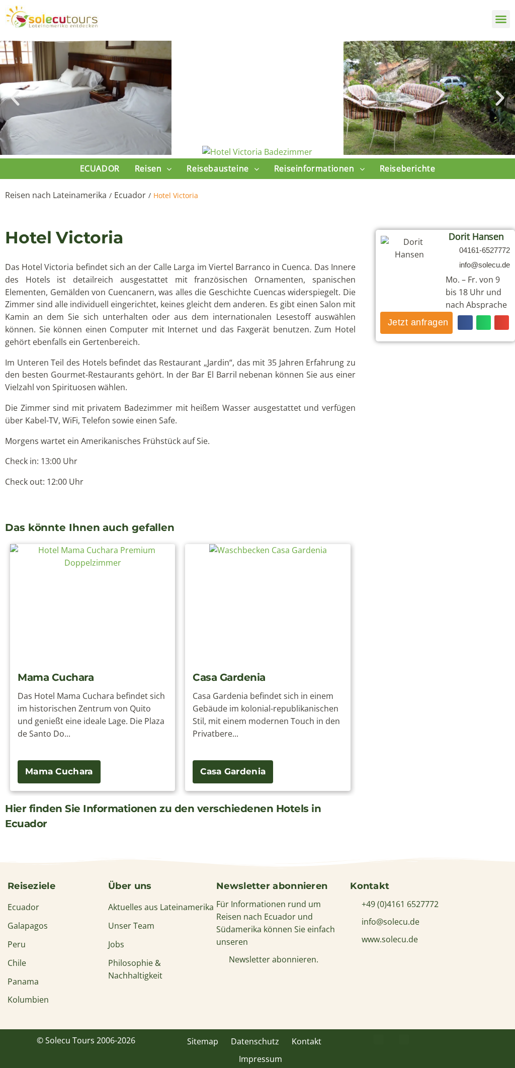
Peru (17, 944)
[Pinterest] (404, 1039)
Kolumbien (28, 999)
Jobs (116, 944)
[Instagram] (429, 1039)
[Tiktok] (479, 1039)
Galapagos (28, 925)
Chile (17, 962)
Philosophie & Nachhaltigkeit (135, 969)
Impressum (260, 1058)
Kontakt (306, 1041)
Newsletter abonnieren (271, 886)
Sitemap (202, 1041)
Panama (23, 981)
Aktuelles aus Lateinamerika (161, 907)
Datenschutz (255, 1041)
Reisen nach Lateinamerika (56, 195)
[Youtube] (454, 1039)
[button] (501, 19)
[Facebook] (379, 1039)
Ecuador (130, 195)
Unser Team (131, 925)
